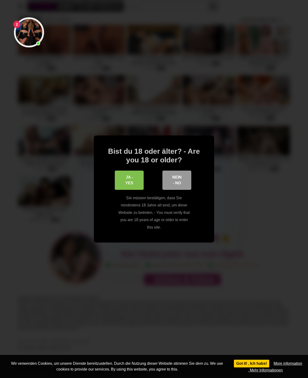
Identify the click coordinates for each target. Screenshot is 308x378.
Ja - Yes (129, 180)
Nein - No (177, 180)
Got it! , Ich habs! (251, 363)
